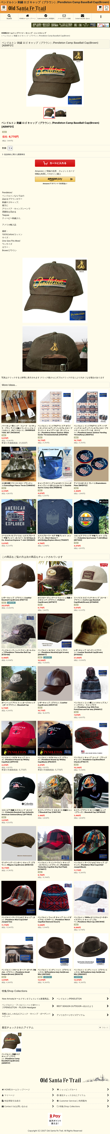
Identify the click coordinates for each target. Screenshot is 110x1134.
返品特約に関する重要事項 (14, 154)
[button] (4, 8)
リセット (105, 1027)
